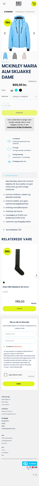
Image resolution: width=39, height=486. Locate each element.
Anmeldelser (5, 452)
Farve (4, 90)
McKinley (5, 62)
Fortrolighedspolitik (7, 440)
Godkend (14, 346)
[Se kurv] (34, 3)
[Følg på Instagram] (36, 475)
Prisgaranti (5, 421)
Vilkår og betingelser (7, 438)
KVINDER (8, 11)
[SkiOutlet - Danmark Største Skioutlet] (18, 4)
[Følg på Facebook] (33, 475)
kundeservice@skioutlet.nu (9, 414)
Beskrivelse (12, 175)
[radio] (11, 90)
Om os (3, 450)
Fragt (3, 423)
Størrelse (5, 96)
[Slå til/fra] (4, 175)
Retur (3, 426)
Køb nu (19, 113)
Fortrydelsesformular (8, 429)
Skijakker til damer (25, 11)
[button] (4, 3)
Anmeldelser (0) (13, 229)
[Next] (34, 33)
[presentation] (19, 375)
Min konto (4, 443)
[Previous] (5, 33)
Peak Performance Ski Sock (16, 287)
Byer (3, 455)
